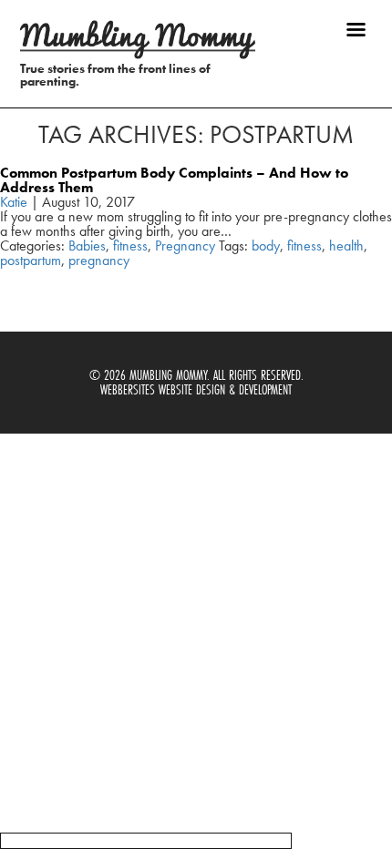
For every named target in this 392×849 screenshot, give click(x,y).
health (346, 245)
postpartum (30, 260)
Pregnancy (185, 245)
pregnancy (98, 260)
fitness (130, 245)
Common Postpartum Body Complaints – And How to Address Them (174, 180)
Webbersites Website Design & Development (196, 389)
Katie (13, 201)
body (266, 245)
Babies (87, 245)
